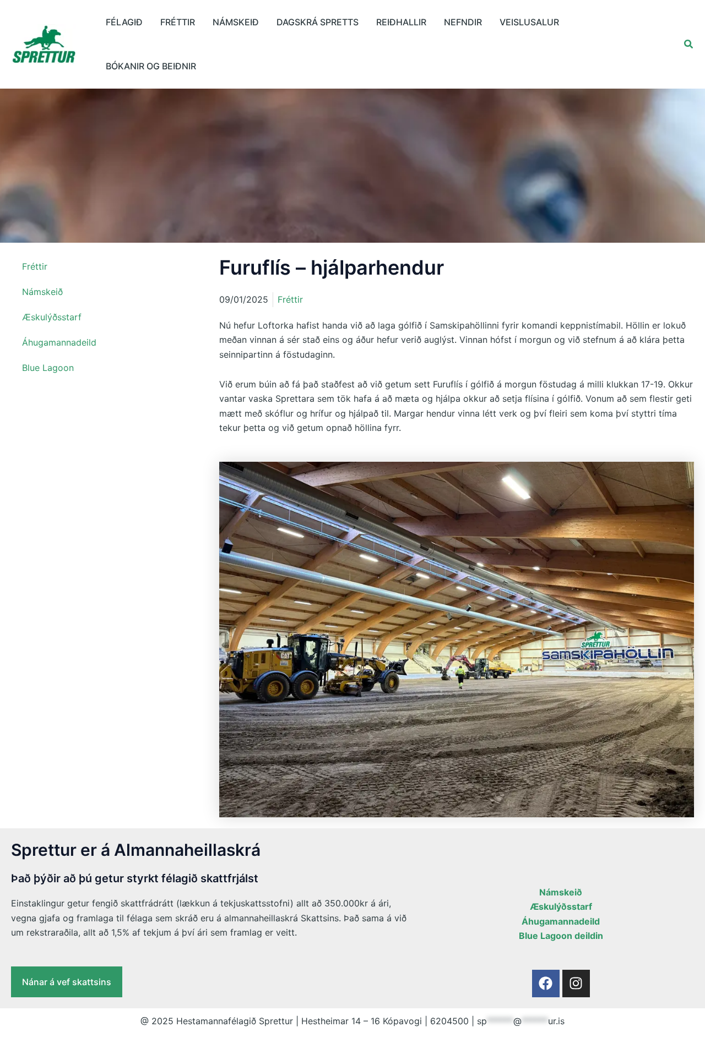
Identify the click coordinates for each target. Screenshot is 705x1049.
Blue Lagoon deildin (561, 935)
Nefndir (463, 22)
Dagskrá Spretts (317, 22)
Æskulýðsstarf (52, 317)
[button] (689, 44)
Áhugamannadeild (59, 342)
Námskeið (236, 22)
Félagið (124, 22)
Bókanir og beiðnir (151, 66)
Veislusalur (529, 22)
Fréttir (177, 22)
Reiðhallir (401, 22)
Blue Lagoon (48, 367)
